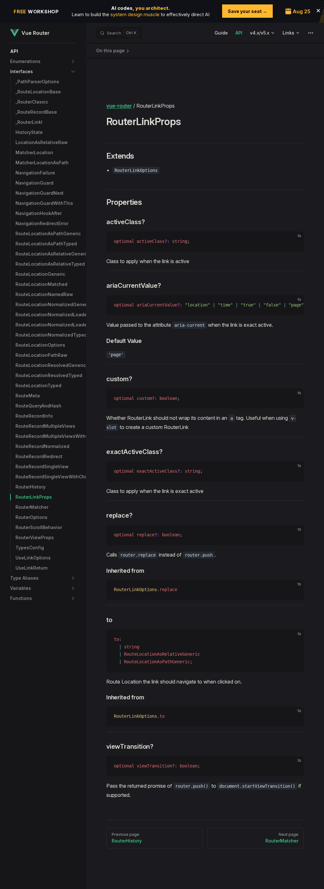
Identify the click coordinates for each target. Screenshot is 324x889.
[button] (43, 51)
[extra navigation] (311, 33)
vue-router (119, 106)
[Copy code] (293, 241)
